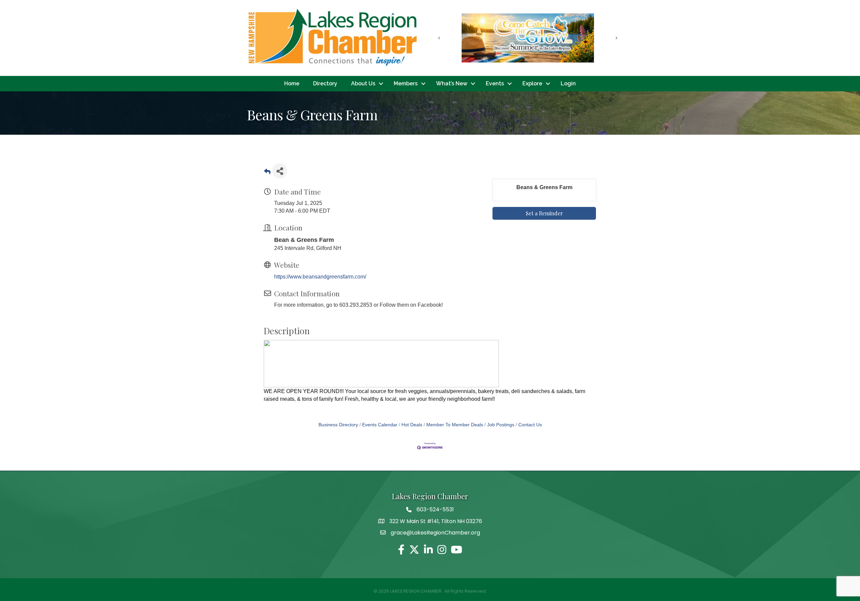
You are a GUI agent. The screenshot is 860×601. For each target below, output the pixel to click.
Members (406, 83)
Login (568, 83)
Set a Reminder (544, 213)
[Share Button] (279, 170)
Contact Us (530, 424)
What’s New (451, 83)
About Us (363, 83)
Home (291, 83)
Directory (325, 83)
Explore (532, 83)
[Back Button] (267, 172)
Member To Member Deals (454, 424)
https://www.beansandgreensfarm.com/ (320, 277)
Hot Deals (411, 424)
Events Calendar (379, 424)
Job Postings (500, 424)
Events (495, 83)
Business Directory (338, 424)
